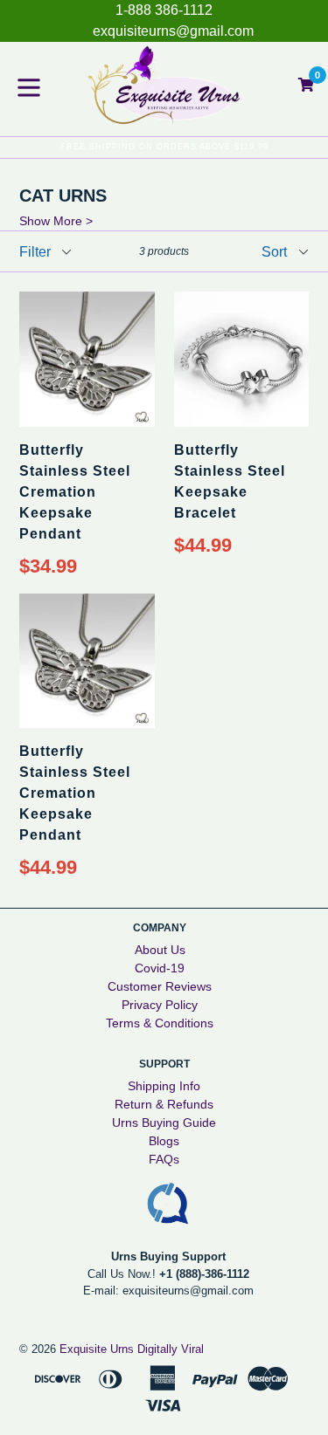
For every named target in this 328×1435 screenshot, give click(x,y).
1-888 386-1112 (164, 10)
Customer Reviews (160, 986)
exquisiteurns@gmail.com (173, 31)
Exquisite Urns (96, 1349)
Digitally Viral (170, 1349)
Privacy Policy (160, 1005)
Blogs (164, 1141)
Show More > (56, 221)
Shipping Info (164, 1086)
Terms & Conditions (159, 1023)
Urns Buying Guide (164, 1122)
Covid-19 (160, 968)
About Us (160, 950)
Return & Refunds (164, 1104)
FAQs (164, 1159)
